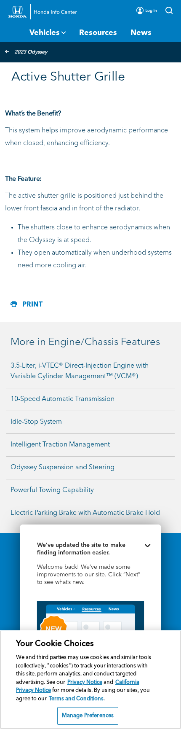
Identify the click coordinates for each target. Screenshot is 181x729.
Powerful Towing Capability (52, 490)
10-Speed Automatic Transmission (62, 399)
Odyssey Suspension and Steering (62, 467)
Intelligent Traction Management (60, 444)
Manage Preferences (88, 715)
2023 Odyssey (30, 52)
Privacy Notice (84, 682)
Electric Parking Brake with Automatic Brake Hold (85, 513)
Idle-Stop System (36, 422)
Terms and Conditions (76, 699)
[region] (90, 679)
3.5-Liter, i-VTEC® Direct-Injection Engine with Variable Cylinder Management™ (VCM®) (80, 371)
